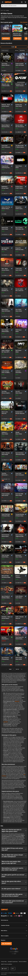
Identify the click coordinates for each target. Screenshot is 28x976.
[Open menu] (2, 2)
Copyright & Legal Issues (13, 961)
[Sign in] (21, 2)
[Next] (21, 669)
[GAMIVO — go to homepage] (8, 2)
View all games (23, 22)
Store (4, 10)
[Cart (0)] (25, 2)
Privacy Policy (4, 961)
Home (2, 10)
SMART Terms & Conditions (6, 964)
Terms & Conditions (23, 961)
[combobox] (14, 5)
